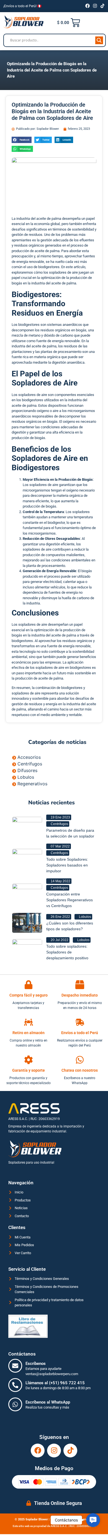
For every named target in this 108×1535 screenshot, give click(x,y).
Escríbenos (35, 1363)
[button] (22, 140)
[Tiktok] (102, 6)
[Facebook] (87, 6)
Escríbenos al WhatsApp (47, 1402)
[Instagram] (95, 6)
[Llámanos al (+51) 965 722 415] (15, 1385)
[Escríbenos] (15, 1366)
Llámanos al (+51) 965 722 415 (55, 1382)
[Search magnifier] (99, 40)
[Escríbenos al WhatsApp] (15, 1404)
